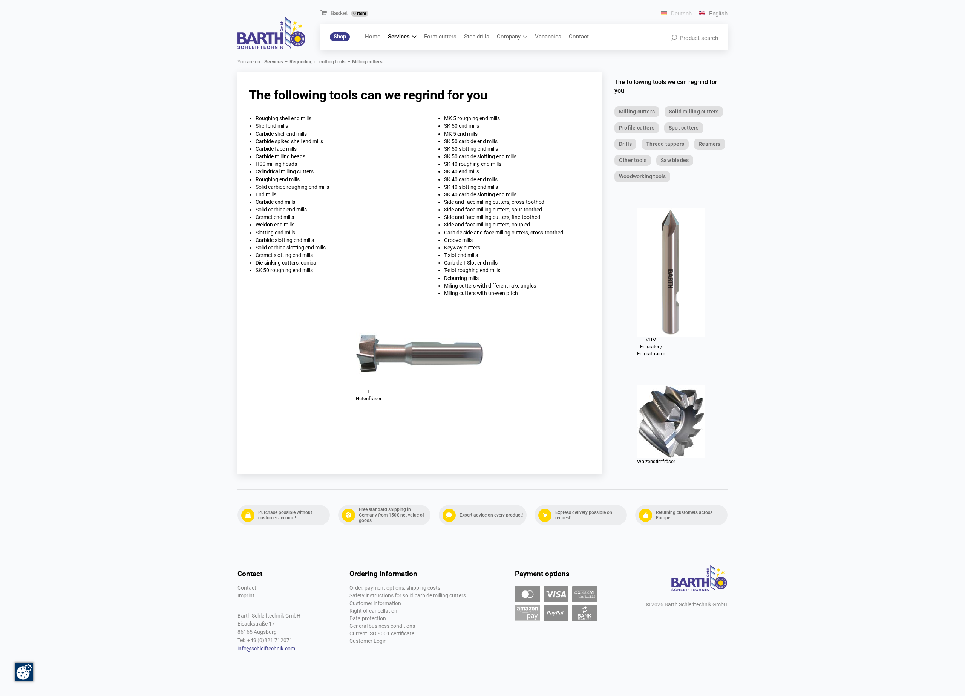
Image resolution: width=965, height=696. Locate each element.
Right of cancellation (373, 611)
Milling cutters (637, 112)
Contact (579, 36)
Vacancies (548, 36)
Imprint (245, 595)
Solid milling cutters (693, 112)
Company (509, 36)
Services (399, 36)
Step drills (476, 36)
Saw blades (675, 160)
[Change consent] (24, 672)
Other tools (632, 160)
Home (372, 36)
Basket (348, 13)
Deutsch (680, 13)
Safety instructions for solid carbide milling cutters (407, 595)
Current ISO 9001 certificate (381, 633)
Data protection (367, 618)
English (718, 13)
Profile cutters (636, 128)
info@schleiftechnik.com (266, 649)
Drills (625, 144)
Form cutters (440, 36)
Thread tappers (665, 144)
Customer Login (368, 641)
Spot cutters (683, 128)
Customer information (375, 603)
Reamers (709, 144)
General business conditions (382, 626)
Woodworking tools (642, 176)
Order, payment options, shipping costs (394, 588)
